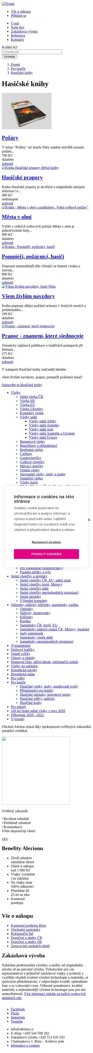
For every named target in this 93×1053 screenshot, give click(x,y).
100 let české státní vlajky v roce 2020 (38, 711)
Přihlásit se (18, 15)
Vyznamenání (20, 645)
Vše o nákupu (21, 11)
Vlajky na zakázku (24, 666)
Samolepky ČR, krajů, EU (39, 625)
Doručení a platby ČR (26, 938)
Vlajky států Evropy (43, 437)
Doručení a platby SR (26, 942)
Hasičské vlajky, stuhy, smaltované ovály (49, 686)
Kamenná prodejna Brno (28, 925)
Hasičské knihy (22, 73)
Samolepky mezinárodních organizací (46, 641)
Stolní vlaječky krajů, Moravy (41, 584)
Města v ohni (17, 217)
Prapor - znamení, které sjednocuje (43, 336)
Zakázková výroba (24, 31)
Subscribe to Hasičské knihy (22, 385)
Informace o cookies (25, 1045)
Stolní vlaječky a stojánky (29, 576)
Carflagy (26, 454)
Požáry (10, 138)
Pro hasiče (18, 69)
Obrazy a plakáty (23, 658)
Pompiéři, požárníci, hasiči (33, 256)
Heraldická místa (23, 674)
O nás (15, 23)
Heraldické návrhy (24, 670)
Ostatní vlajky (30, 470)
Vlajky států (28, 417)
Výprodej (17, 719)
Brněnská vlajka (31, 450)
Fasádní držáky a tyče (35, 572)
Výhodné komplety (33, 601)
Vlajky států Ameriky (44, 425)
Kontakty (17, 39)
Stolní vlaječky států (34, 588)
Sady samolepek (31, 633)
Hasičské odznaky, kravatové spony (45, 694)
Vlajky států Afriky (42, 421)
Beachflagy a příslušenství (38, 445)
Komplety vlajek (32, 413)
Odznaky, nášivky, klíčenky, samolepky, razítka (44, 605)
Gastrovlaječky (30, 458)
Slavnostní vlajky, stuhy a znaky (43, 474)
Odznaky (26, 609)
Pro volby (18, 678)
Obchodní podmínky (25, 929)
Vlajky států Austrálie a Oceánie (52, 433)
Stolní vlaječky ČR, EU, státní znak (45, 580)
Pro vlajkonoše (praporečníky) (41, 568)
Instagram (18, 1017)
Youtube (17, 1021)
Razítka (25, 621)
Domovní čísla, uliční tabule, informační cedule (44, 662)
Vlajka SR (27, 401)
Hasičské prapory (22, 177)
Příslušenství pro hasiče (36, 690)
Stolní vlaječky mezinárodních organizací (49, 592)
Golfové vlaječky (32, 462)
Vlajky (16, 392)
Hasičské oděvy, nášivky (37, 698)
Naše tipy (17, 27)
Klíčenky (26, 617)
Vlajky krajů (29, 482)
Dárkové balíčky (23, 650)
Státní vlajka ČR (31, 397)
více (5, 839)
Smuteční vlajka (31, 478)
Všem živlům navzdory (28, 296)
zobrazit (7, 163)
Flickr (15, 1013)
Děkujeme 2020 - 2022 (27, 715)
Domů (15, 64)
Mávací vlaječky (31, 466)
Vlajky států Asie (41, 429)
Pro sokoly (18, 707)
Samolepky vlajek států (36, 637)
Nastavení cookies (46, 542)
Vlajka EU (27, 405)
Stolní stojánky (30, 596)
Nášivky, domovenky (35, 613)
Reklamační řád (22, 934)
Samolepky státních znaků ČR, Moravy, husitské (54, 629)
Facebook (18, 1009)
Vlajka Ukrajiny (31, 409)
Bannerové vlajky (32, 441)
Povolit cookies (46, 554)
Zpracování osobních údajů (30, 946)
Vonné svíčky (20, 654)
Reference (18, 35)
